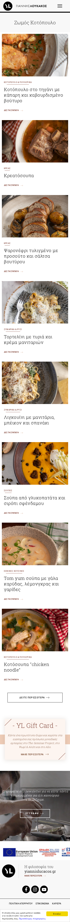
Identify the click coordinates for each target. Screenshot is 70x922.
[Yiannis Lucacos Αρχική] (26, 6)
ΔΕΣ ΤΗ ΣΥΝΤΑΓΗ (11, 110)
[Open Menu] (62, 7)
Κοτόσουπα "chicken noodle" (26, 667)
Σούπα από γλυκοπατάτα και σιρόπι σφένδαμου (34, 500)
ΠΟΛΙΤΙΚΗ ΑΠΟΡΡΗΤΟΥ (21, 903)
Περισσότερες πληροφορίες (32, 918)
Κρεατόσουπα (19, 175)
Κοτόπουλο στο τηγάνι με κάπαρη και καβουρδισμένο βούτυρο (33, 95)
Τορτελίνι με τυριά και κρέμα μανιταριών (28, 339)
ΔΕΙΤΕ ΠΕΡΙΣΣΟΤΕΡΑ (32, 697)
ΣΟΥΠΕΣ (8, 491)
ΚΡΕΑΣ (7, 168)
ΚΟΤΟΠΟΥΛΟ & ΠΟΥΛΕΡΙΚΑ (18, 82)
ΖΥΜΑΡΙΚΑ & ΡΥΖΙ (13, 329)
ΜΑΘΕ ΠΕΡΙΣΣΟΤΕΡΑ (32, 754)
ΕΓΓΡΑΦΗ (32, 813)
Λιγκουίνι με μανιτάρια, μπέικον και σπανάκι (29, 420)
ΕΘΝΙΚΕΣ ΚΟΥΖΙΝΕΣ (14, 571)
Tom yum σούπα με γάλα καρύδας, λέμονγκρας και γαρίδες (31, 583)
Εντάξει (57, 913)
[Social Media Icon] (26, 889)
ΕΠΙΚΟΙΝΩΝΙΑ (42, 903)
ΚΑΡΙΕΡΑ (56, 903)
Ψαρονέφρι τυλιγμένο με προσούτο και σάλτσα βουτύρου (31, 256)
